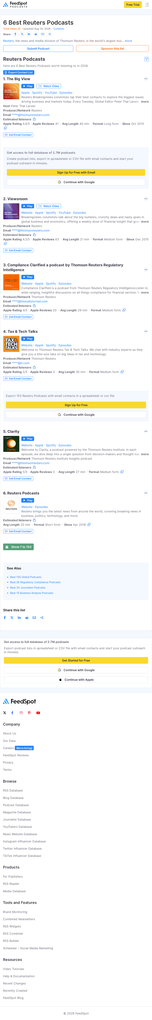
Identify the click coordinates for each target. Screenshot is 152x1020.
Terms (7, 769)
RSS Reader (11, 884)
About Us (9, 733)
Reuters (8, 41)
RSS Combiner (13, 933)
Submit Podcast (38, 48)
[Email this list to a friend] (42, 34)
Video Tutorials (13, 969)
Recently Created (15, 990)
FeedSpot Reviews (16, 755)
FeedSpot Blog (13, 998)
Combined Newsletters (19, 919)
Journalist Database (17, 819)
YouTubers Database (17, 827)
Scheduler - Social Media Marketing (28, 948)
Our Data (9, 741)
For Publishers (13, 876)
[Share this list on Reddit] (36, 34)
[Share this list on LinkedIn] (29, 34)
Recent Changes (14, 983)
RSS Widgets (12, 926)
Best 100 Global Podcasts (25, 577)
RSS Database (13, 790)
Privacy (8, 762)
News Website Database (20, 834)
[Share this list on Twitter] (22, 34)
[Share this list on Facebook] (15, 34)
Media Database (14, 891)
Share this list (14, 610)
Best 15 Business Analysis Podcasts (31, 592)
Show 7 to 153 (21, 547)
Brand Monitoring (15, 912)
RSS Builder (11, 941)
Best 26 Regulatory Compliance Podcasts (35, 582)
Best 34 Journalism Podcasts (27, 587)
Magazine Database (17, 812)
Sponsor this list (112, 48)
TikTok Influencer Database (22, 856)
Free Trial (132, 4)
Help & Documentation (19, 976)
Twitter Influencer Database (22, 848)
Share (7, 34)
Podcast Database (16, 805)
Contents (58, 28)
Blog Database (13, 798)
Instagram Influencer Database (24, 841)
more (128, 41)
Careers (17, 748)
